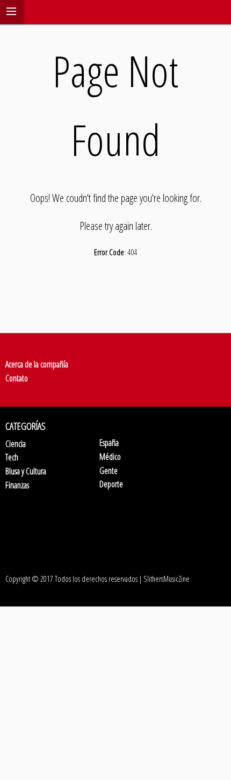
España (109, 443)
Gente (108, 470)
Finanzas (17, 485)
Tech (11, 457)
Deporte (111, 484)
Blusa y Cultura (25, 471)
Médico (110, 457)
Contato (16, 378)
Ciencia (15, 444)
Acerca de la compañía (36, 364)
